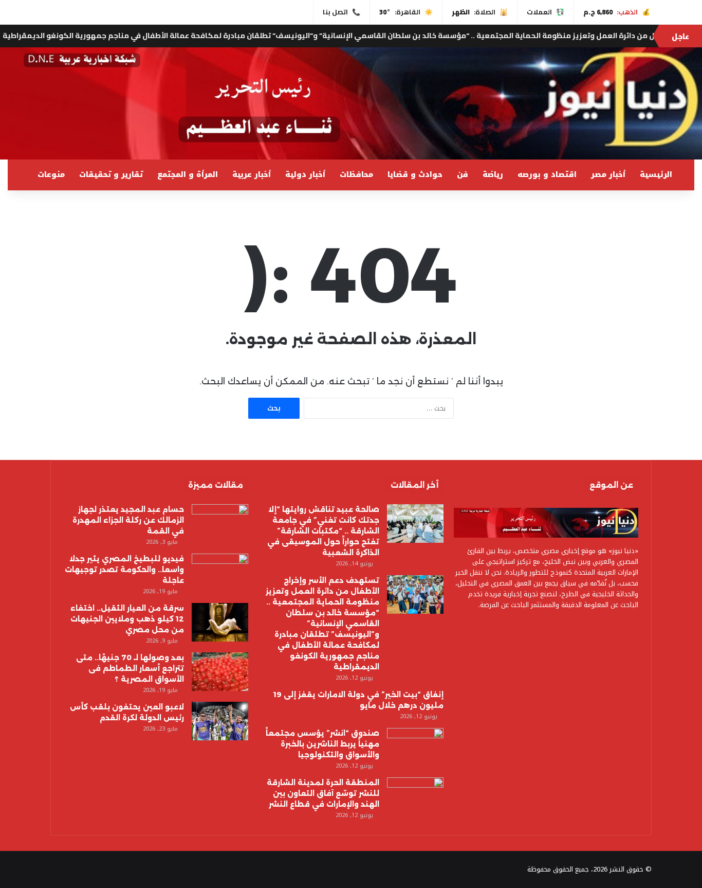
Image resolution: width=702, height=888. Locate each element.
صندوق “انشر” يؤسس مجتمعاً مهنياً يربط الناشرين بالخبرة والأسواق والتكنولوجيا (322, 744)
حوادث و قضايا (414, 175)
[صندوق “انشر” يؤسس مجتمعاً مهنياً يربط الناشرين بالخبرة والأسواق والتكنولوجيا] (415, 747)
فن (462, 175)
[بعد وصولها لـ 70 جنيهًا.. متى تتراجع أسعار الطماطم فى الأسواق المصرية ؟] (220, 671)
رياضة (493, 175)
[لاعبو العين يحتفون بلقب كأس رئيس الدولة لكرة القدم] (220, 721)
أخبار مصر (608, 175)
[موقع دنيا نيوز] (351, 103)
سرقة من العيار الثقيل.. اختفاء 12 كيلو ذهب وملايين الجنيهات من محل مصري (127, 618)
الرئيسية (656, 175)
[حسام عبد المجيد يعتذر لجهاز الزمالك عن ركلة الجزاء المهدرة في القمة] (220, 523)
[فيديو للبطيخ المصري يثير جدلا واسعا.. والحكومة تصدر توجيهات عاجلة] (220, 573)
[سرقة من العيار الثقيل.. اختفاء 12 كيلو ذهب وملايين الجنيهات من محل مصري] (220, 622)
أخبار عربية (251, 175)
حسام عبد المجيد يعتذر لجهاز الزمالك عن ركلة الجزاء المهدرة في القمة (128, 520)
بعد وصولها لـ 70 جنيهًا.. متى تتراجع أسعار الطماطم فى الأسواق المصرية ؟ (130, 668)
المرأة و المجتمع (187, 175)
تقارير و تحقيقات (111, 175)
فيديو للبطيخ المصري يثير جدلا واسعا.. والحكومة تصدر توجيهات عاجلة (124, 569)
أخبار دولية (305, 175)
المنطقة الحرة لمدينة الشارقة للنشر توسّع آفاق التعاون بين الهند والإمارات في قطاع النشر (323, 793)
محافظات (356, 175)
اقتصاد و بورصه (547, 175)
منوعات (51, 175)
